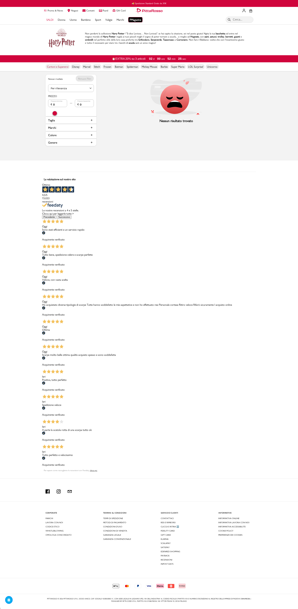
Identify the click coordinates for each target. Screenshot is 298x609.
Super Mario (178, 66)
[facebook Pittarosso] (47, 491)
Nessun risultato (55, 78)
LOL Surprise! (195, 66)
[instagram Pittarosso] (58, 491)
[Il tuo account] (244, 11)
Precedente (49, 217)
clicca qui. (93, 470)
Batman (119, 66)
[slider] (55, 113)
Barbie (164, 66)
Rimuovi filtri (84, 78)
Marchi (52, 127)
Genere (52, 142)
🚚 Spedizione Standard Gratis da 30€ (149, 3)
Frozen (107, 66)
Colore (52, 135)
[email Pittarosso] (69, 491)
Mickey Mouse (149, 66)
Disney (76, 66)
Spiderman (132, 66)
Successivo (64, 217)
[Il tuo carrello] (250, 11)
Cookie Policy (225, 531)
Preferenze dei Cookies (230, 535)
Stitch (97, 66)
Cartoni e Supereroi (57, 66)
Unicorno (212, 66)
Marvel (86, 66)
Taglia (51, 120)
